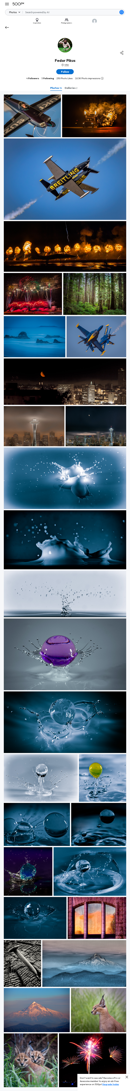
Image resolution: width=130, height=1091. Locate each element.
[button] (121, 12)
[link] (32, 116)
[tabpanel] (65, 591)
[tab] (56, 88)
